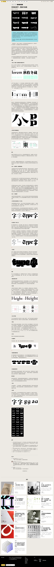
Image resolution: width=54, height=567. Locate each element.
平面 (20, 4)
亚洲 (17, 4)
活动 (21, 1)
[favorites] (43, 1)
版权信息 (26, 561)
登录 (52, 1)
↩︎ (30, 450)
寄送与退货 (26, 560)
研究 (24, 1)
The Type (2, 557)
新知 (19, 1)
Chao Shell (14, 458)
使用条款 (26, 562)
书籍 (7, 1)
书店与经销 (26, 559)
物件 (10, 1)
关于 (25, 557)
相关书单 (26, 558)
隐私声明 (26, 563)
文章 (15, 4)
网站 (20, 39)
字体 (15, 1)
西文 (22, 4)
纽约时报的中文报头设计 (29, 187)
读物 (13, 1)
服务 (27, 1)
